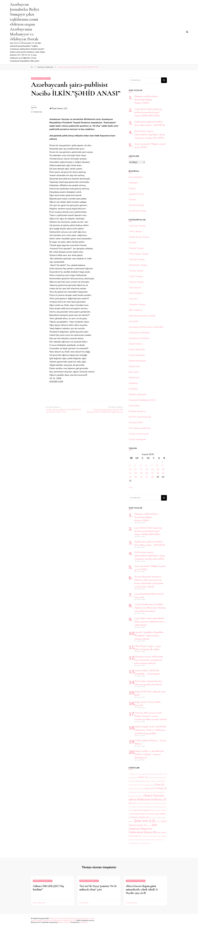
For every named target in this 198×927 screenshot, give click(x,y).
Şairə (156, 817)
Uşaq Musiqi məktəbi (142, 810)
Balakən (155, 781)
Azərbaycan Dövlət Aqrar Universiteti (146, 327)
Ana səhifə (133, 321)
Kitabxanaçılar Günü (135, 792)
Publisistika (134, 405)
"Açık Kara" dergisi (137, 225)
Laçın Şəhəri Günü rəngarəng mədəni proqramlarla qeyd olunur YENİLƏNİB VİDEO (148, 112)
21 (152, 473)
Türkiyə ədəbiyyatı (137, 439)
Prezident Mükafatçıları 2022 (142, 400)
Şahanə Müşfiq (139, 817)
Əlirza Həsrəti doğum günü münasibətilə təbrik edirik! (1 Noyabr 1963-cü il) (142, 889)
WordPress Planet (137, 210)
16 (163, 469)
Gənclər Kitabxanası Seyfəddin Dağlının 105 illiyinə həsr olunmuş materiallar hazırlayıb (150, 607)
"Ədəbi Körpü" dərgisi (139, 237)
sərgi (164, 803)
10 (130, 469)
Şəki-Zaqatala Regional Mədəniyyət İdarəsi (143, 828)
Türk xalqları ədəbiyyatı (140, 428)
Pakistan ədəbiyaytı (137, 394)
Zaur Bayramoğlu (139, 814)
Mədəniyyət (134, 377)
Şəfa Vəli (144, 821)
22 (158, 473)
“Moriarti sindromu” (157, 840)
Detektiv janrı (150, 785)
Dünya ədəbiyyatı (137, 349)
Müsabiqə (133, 383)
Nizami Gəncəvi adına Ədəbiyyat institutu (147, 797)
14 (152, 469)
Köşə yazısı (134, 372)
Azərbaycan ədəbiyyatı (41, 78)
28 (152, 477)
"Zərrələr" (133, 298)
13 (146, 469)
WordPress (84, 922)
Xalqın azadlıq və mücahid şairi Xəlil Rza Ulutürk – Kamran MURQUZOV (149, 754)
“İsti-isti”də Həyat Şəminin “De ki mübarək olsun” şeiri (98, 887)
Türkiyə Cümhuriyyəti (139, 433)
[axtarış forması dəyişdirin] (187, 32)
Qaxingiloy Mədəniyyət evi (144, 803)
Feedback (133, 182)
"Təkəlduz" (133, 774)
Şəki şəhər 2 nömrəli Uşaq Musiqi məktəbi (154, 836)
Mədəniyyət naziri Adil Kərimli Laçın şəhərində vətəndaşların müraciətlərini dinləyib (148, 660)
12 (141, 469)
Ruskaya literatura (137, 411)
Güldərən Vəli (139, 789)
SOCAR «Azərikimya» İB (140, 417)
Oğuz (132, 803)
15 (158, 469)
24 (130, 477)
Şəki (149, 825)
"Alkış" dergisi (135, 231)
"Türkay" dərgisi (136, 270)
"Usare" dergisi (136, 276)
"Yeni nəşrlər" (135, 287)
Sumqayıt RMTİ (136, 422)
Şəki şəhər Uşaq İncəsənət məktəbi (140, 840)
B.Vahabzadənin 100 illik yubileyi (141, 781)
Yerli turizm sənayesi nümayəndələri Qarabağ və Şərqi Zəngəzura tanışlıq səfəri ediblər (149, 134)
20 (146, 473)
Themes (132, 199)
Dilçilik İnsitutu (135, 343)
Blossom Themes (63, 922)
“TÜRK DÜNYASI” (135, 843)
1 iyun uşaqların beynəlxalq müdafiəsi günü (150, 774)
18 (135, 473)
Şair (151, 817)
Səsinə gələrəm (134, 807)
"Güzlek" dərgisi (136, 248)
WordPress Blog (136, 205)
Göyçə (131, 789)
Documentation (136, 177)
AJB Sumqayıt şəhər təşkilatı (142, 315)
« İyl (130, 487)
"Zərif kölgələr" (136, 293)
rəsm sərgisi (157, 803)
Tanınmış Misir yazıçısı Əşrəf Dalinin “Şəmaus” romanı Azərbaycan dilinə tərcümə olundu (150, 716)
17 (130, 473)
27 (146, 477)
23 (163, 473)
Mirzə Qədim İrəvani (149, 792)
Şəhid (158, 821)
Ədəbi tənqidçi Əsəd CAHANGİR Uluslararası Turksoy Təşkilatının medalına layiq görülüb (150, 730)
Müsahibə (133, 388)
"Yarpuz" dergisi (136, 282)
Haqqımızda (134, 366)
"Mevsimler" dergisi (138, 265)
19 (141, 473)
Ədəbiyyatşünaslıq (137, 360)
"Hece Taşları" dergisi (139, 253)
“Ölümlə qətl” (146, 843)
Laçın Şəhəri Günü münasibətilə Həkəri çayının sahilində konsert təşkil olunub (149, 621)
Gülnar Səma (150, 788)
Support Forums (136, 194)
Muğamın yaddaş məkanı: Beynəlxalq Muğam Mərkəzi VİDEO (146, 99)
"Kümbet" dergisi (137, 259)
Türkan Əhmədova (146, 807)
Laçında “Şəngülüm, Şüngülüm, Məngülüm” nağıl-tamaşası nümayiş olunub (149, 635)
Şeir (161, 817)
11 (135, 469)
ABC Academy (135, 310)
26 (141, 477)
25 (135, 477)
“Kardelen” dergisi (137, 304)
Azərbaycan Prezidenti (139, 338)
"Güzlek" (133, 242)
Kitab (162, 788)
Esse (159, 784)
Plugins (132, 188)
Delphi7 (34, 107)
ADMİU (142, 777)
